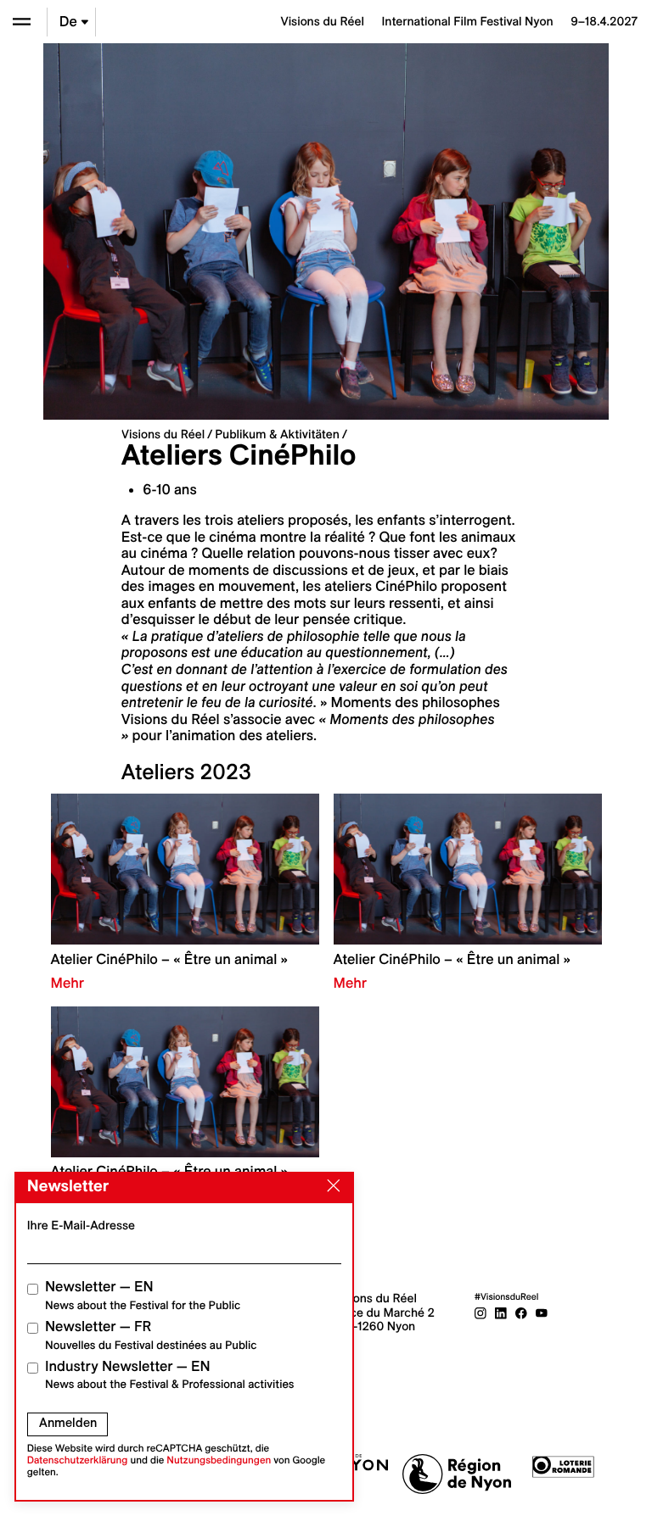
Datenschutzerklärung (77, 1460)
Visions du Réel (163, 434)
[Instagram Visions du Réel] (480, 1312)
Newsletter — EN (142, 1295)
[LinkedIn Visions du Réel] (501, 1312)
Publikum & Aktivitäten (277, 434)
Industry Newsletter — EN (170, 1375)
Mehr (67, 983)
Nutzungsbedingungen (218, 1460)
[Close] (330, 1186)
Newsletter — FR (150, 1335)
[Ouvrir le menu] (21, 21)
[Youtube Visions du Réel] (542, 1312)
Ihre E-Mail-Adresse (81, 1225)
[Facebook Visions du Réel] (521, 1312)
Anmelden (68, 1423)
